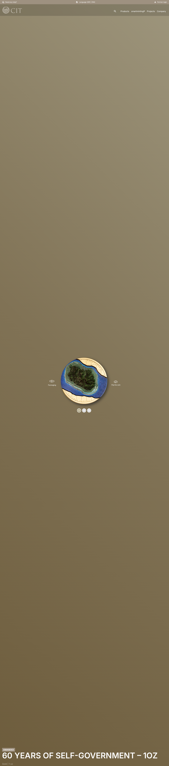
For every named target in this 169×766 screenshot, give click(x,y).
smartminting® (138, 11)
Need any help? (11, 2)
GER (88, 2)
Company (161, 11)
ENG (93, 2)
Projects (151, 11)
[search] (115, 11)
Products (125, 11)
